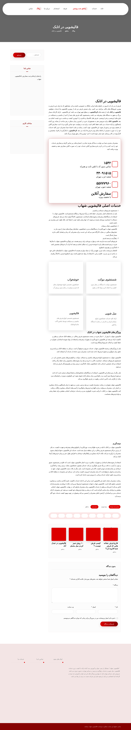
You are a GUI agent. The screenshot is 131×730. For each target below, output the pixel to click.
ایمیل (93, 607)
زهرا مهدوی (104, 506)
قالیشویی (19, 666)
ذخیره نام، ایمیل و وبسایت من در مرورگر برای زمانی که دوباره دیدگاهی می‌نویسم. (89, 618)
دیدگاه (115, 585)
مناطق (87, 506)
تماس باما (57, 675)
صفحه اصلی (56, 666)
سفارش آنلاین (55, 678)
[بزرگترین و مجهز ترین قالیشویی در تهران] (115, 8)
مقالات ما (57, 672)
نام (116, 607)
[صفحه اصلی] (79, 31)
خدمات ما (57, 669)
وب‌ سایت (70, 607)
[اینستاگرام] (118, 683)
